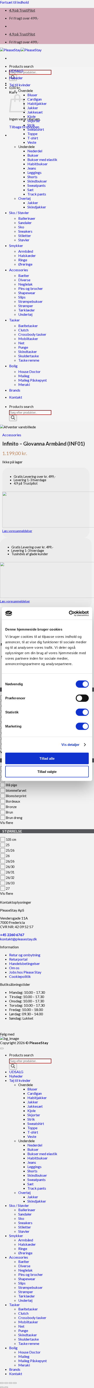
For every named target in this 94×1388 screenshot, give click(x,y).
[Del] (10, 1383)
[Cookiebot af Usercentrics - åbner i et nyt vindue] (69, 613)
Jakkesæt (35, 112)
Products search (21, 66)
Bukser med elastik (42, 159)
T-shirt (32, 138)
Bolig (13, 366)
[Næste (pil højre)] (6, 1387)
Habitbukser (37, 164)
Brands (14, 390)
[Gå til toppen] (2, 1048)
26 (8, 856)
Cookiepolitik (20, 976)
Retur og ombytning (24, 955)
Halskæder (27, 255)
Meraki (24, 384)
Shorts (32, 177)
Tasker (14, 320)
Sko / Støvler (19, 212)
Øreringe (25, 264)
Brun (9, 812)
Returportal (18, 959)
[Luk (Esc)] (15, 1383)
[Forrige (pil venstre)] (2, 1387)
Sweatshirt (35, 129)
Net (21, 343)
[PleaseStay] (21, 50)
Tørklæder (26, 310)
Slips (22, 297)
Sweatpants (36, 185)
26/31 (10, 872)
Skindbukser (37, 181)
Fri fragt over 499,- (24, 18)
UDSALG (16, 71)
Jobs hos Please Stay (25, 972)
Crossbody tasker (32, 334)
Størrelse (12, 831)
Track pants (36, 194)
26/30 (10, 867)
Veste (31, 142)
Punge (23, 347)
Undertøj (25, 314)
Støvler (23, 240)
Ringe (22, 260)
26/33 (10, 883)
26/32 (10, 878)
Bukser (33, 155)
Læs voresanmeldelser (17, 531)
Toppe (32, 133)
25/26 (10, 850)
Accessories (18, 270)
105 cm (11, 839)
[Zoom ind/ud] (2, 1383)
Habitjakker (37, 103)
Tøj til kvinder (20, 85)
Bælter (23, 275)
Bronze (11, 807)
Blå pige (11, 785)
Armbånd (25, 251)
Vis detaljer (70, 745)
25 (8, 845)
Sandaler (25, 222)
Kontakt (15, 397)
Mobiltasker (28, 338)
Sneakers (25, 231)
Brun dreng (14, 818)
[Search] (13, 418)
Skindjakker (36, 207)
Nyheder (16, 78)
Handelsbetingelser (24, 963)
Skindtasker (27, 351)
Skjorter (33, 120)
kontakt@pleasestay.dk (18, 939)
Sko (21, 227)
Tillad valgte (47, 772)
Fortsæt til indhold (14, 2)
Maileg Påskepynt (32, 380)
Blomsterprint (16, 796)
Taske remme (28, 360)
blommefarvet (16, 790)
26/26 (10, 861)
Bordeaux (13, 801)
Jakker (32, 108)
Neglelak (25, 284)
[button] (15, 87)
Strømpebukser (30, 301)
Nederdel (34, 151)
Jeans (31, 168)
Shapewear (26, 293)
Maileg (23, 376)
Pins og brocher (30, 288)
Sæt (30, 189)
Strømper (25, 305)
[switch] (82, 698)
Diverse (24, 280)
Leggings (34, 172)
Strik (31, 125)
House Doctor (29, 371)
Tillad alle (47, 758)
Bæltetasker (28, 325)
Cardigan (34, 99)
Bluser (32, 95)
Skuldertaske (28, 356)
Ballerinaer (26, 218)
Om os (14, 968)
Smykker (16, 245)
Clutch (23, 330)
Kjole (31, 116)
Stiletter (24, 235)
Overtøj (24, 198)
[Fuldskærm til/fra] (6, 1383)
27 (8, 888)
